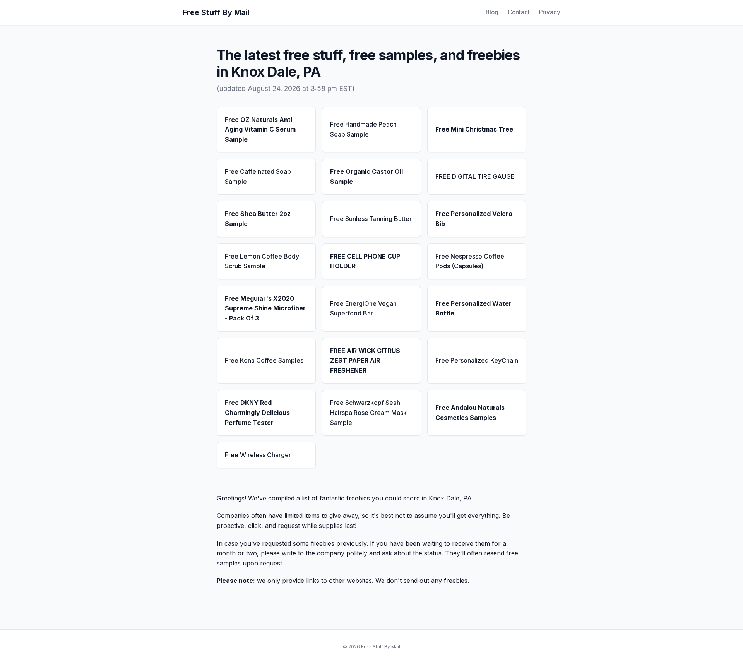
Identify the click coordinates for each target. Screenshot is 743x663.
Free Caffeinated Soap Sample (258, 176)
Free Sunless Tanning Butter (371, 219)
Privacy (549, 12)
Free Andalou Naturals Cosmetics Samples (470, 412)
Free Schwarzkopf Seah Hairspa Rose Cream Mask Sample (368, 412)
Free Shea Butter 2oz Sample (258, 219)
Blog (492, 12)
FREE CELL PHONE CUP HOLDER (365, 261)
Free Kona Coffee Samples (264, 360)
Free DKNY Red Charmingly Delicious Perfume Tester (257, 412)
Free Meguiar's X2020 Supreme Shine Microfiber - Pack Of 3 (265, 308)
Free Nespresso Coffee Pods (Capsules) (469, 261)
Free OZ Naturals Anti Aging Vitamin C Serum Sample (260, 129)
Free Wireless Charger (258, 455)
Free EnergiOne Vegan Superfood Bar (363, 308)
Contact (519, 12)
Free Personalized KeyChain (476, 360)
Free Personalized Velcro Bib (473, 219)
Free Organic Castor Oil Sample (366, 176)
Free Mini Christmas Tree (474, 129)
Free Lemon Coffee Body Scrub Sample (262, 261)
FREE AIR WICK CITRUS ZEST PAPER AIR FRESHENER (365, 360)
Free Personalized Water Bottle (473, 308)
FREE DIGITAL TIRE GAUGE (475, 176)
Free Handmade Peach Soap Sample (363, 129)
